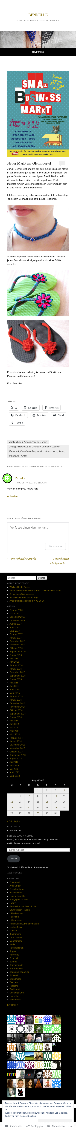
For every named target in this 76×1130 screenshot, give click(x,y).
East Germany (34, 446)
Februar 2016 (16, 665)
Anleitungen (15, 886)
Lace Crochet (16, 937)
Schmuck (14, 958)
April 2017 (14, 627)
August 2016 (16, 655)
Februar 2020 (16, 610)
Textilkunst (15, 989)
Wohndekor (15, 999)
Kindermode (15, 934)
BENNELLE (38, 14)
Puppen (13, 951)
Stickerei (14, 975)
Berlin (23, 446)
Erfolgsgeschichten (19, 899)
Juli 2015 (14, 682)
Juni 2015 (14, 686)
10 (55, 796)
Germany (46, 446)
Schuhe (13, 961)
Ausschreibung (17, 889)
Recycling (14, 955)
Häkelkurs (14, 917)
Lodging (56, 446)
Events (43, 442)
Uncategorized (17, 992)
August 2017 (16, 624)
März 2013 (15, 776)
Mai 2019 (14, 613)
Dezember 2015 (17, 672)
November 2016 (17, 644)
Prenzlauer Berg (28, 451)
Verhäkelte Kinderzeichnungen (24, 597)
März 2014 (15, 734)
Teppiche (14, 986)
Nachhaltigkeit (16, 948)
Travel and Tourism (18, 456)
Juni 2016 (14, 662)
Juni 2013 (14, 765)
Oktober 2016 (16, 648)
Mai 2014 (14, 727)
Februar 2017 (16, 634)
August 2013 (16, 758)
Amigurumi (15, 882)
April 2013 (14, 772)
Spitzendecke (16, 968)
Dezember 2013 (17, 745)
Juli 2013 (14, 762)
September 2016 (18, 651)
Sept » (16, 821)
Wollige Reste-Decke (20, 587)
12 (11, 802)
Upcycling (14, 996)
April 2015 (14, 689)
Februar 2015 (16, 696)
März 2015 (15, 693)
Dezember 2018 (17, 617)
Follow (13, 858)
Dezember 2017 (17, 620)
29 (38, 813)
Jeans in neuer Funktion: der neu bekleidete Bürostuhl (36, 590)
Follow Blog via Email (20, 836)
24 (55, 807)
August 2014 (16, 717)
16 (47, 802)
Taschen (14, 982)
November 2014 (17, 707)
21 (29, 807)
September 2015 (18, 676)
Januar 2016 (16, 669)
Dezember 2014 (17, 703)
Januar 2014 (16, 741)
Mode (12, 944)
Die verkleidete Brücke (21, 558)
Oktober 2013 (16, 751)
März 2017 (15, 631)
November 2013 (17, 748)
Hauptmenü (38, 51)
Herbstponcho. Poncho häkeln (24, 924)
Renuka (20, 478)
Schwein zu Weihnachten (22, 594)
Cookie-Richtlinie (28, 1116)
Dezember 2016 (17, 641)
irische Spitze (16, 927)
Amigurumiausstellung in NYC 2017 (27, 601)
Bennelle (12, 1005)
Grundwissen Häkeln (20, 910)
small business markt (47, 451)
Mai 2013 (14, 769)
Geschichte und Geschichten (23, 906)
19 (11, 807)
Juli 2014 (14, 720)
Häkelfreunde (16, 913)
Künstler (13, 930)
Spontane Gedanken (20, 972)
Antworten (12, 496)
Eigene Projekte (31, 442)
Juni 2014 (14, 724)
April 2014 (14, 731)
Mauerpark (14, 451)
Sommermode (16, 965)
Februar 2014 (16, 738)
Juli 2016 (14, 658)
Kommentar (55, 546)
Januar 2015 (16, 700)
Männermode (16, 941)
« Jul (9, 821)
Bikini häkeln (16, 892)
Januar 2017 (16, 638)
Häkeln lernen (16, 920)
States (61, 451)
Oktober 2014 (16, 710)
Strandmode (15, 979)
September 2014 (18, 714)
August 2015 (16, 679)
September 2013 (18, 755)
